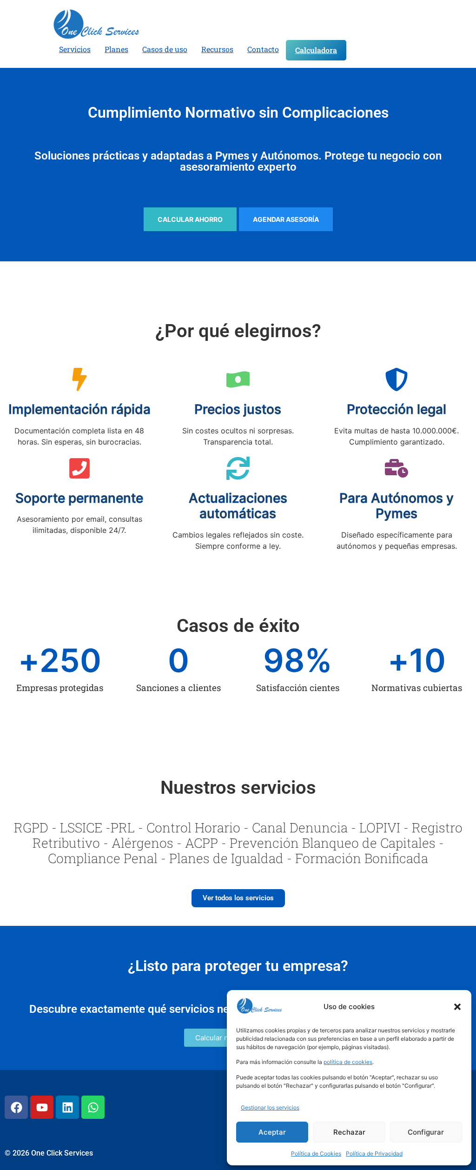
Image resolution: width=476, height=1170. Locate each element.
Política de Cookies (316, 1153)
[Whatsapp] (93, 1107)
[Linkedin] (67, 1107)
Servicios (75, 49)
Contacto (263, 49)
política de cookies (348, 1061)
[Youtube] (41, 1107)
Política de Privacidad (374, 1153)
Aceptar (272, 1132)
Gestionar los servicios (270, 1107)
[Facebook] (16, 1107)
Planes (116, 49)
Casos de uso (164, 49)
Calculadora (316, 50)
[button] (457, 1006)
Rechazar (349, 1132)
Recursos (217, 49)
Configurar (426, 1132)
